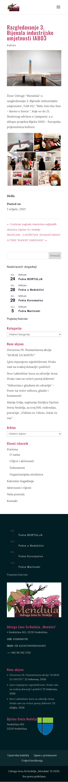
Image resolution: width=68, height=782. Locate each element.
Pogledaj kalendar (17, 318)
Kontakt (12, 501)
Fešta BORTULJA (30, 279)
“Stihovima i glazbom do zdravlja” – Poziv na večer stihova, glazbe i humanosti (30, 391)
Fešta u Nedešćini (31, 289)
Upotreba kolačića (18, 755)
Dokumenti (17, 467)
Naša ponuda (15, 494)
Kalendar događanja (20, 481)
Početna (12, 449)
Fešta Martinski (29, 311)
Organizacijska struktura (26, 474)
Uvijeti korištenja (32, 760)
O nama (15, 454)
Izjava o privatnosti (45, 755)
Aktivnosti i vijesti (19, 487)
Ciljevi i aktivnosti (22, 461)
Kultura (11, 45)
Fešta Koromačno (30, 300)
